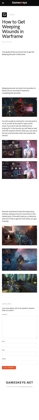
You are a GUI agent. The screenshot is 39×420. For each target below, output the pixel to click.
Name (3, 341)
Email (3, 350)
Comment (4, 314)
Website (4, 358)
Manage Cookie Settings (26, 386)
